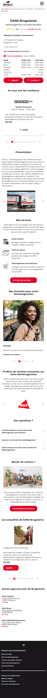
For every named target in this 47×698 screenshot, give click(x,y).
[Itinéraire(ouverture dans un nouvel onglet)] (30, 51)
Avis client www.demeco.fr (10, 684)
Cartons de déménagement (10, 663)
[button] (7, 142)
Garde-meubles (6, 654)
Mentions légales (7, 678)
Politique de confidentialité (10, 675)
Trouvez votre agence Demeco (11, 660)
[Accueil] (8, 3)
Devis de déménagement (9, 657)
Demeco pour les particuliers (13, 650)
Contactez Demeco (7, 666)
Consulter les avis (34, 29)
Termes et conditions (8, 681)
